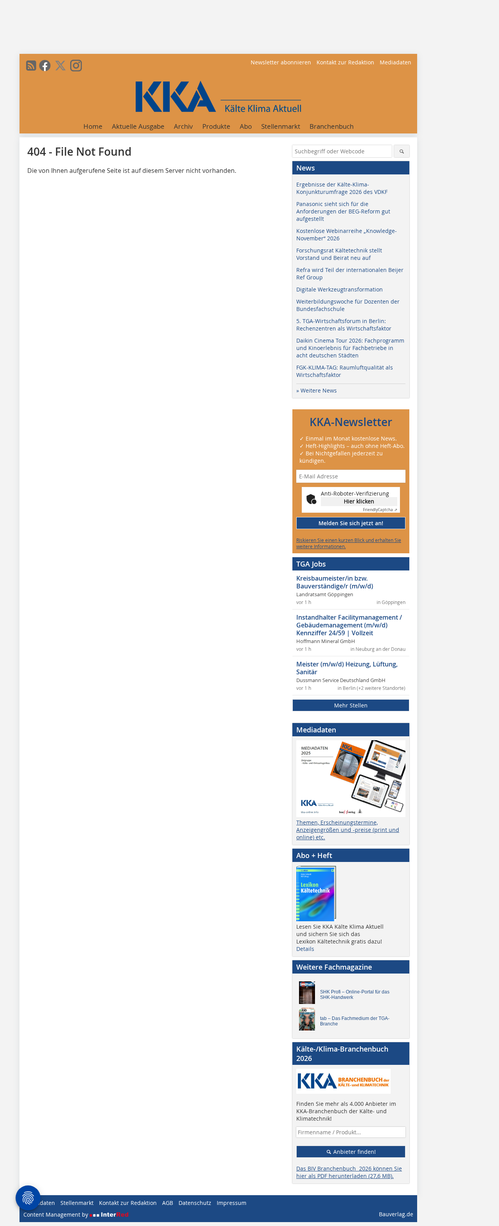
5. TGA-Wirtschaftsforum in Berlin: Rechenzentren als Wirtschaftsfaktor (343, 324)
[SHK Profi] (309, 994)
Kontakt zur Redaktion (345, 62)
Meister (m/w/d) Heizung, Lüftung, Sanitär (347, 668)
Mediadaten (395, 62)
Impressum (231, 1202)
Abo (246, 126)
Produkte (216, 126)
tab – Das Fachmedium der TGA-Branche (354, 1021)
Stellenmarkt (280, 126)
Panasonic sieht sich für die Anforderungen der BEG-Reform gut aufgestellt (343, 211)
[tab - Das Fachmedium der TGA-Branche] (309, 1021)
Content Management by (56, 1214)
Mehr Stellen (351, 705)
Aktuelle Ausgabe (138, 126)
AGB (167, 1202)
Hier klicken (359, 501)
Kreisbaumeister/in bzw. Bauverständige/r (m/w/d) (334, 582)
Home (93, 126)
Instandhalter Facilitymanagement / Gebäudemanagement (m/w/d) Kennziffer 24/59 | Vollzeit (349, 625)
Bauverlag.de (396, 1214)
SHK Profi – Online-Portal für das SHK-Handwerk (354, 994)
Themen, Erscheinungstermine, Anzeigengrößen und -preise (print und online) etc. (347, 830)
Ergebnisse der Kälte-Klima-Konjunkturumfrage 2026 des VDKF (342, 188)
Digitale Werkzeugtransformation (339, 289)
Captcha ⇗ (380, 509)
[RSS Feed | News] (31, 65)
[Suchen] (401, 151)
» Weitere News (316, 390)
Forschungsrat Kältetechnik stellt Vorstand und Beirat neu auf (339, 254)
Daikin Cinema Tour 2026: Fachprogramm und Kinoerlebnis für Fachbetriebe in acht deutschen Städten (350, 348)
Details (305, 948)
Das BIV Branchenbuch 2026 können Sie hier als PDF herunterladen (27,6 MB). (349, 1172)
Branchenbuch (332, 126)
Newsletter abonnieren (281, 62)
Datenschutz (195, 1202)
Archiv (183, 126)
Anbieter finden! (354, 1151)
